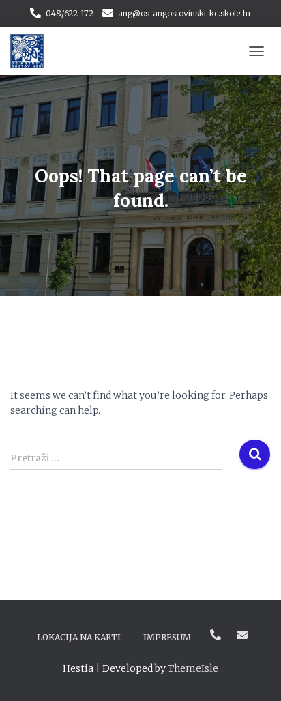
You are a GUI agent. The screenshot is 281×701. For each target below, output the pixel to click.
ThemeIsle (193, 668)
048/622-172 (69, 13)
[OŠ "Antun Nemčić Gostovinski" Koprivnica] (32, 51)
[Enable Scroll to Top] (254, 674)
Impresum (167, 637)
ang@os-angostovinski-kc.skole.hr (185, 13)
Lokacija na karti (79, 637)
